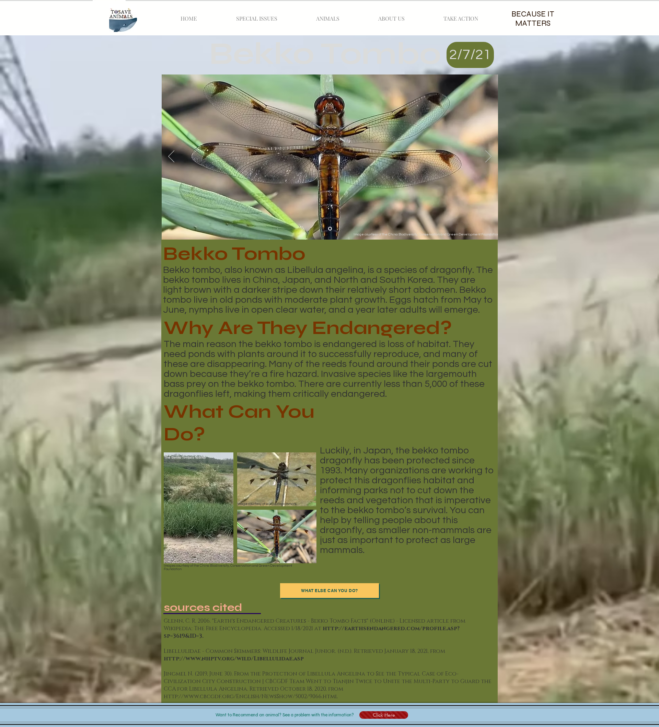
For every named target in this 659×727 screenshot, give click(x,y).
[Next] (488, 156)
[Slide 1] (330, 229)
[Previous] (171, 156)
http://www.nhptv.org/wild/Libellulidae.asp (234, 658)
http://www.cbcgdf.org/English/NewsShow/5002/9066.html (251, 696)
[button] (383, 715)
